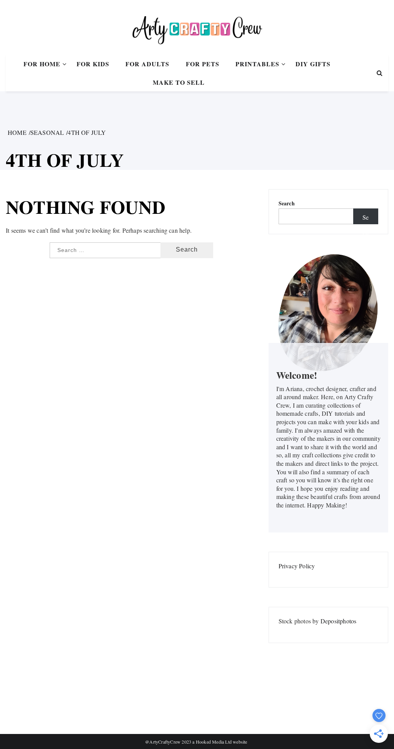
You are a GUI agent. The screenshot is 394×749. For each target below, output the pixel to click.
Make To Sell (179, 82)
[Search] (379, 73)
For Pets (202, 63)
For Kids (93, 63)
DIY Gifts (313, 63)
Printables (257, 63)
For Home (41, 63)
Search (287, 203)
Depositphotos (339, 621)
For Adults (147, 63)
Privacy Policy (297, 566)
